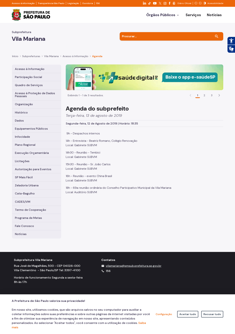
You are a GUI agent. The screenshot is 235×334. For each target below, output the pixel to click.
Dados (19, 120)
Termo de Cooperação (30, 210)
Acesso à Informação (75, 56)
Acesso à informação (23, 3)
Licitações (22, 161)
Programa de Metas (28, 218)
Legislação (73, 3)
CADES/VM (22, 202)
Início (15, 56)
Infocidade (22, 137)
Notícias (20, 234)
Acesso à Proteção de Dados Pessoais (35, 94)
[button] (219, 95)
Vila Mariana (51, 56)
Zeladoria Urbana (27, 185)
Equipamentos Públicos (31, 129)
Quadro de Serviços (29, 85)
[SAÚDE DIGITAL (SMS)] (144, 77)
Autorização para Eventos (33, 169)
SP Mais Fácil (24, 177)
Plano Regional (25, 145)
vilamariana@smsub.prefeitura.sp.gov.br (133, 266)
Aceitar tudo (187, 314)
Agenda (97, 56)
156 (98, 3)
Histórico (21, 112)
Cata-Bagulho (25, 193)
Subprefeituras (31, 56)
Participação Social (28, 77)
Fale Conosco (24, 226)
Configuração (164, 314)
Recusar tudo (212, 314)
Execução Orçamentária (32, 153)
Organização (24, 104)
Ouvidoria (87, 3)
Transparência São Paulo (51, 3)
